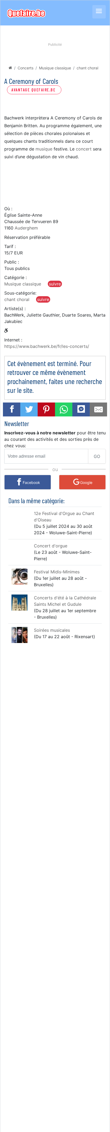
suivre (55, 284)
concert (84, 149)
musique (44, 149)
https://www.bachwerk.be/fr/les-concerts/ (46, 346)
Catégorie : (15, 277)
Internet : (13, 340)
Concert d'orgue (50, 545)
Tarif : (10, 246)
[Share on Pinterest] (46, 409)
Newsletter (16, 423)
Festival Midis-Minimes (57, 571)
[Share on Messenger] (81, 408)
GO (97, 456)
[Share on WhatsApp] (64, 409)
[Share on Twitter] (29, 409)
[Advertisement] (55, 182)
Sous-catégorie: (20, 293)
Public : (11, 262)
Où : (8, 208)
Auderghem (26, 228)
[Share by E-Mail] (98, 409)
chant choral (87, 68)
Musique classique (55, 68)
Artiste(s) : (15, 308)
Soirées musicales (52, 630)
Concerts (25, 68)
